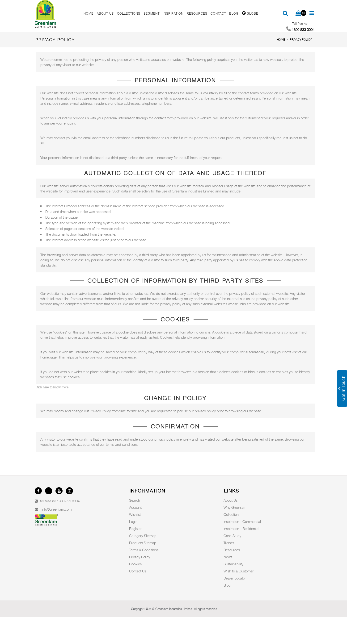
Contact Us (137, 571)
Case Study (232, 536)
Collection (231, 514)
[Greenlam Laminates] (56, 14)
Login (133, 521)
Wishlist (135, 514)
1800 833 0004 (68, 501)
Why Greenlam (235, 507)
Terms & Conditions (143, 550)
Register (135, 528)
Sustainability (233, 564)
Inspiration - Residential (241, 528)
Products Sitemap (142, 543)
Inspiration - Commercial (242, 521)
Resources (232, 550)
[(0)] (298, 13)
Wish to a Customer (239, 571)
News (228, 557)
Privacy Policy (139, 557)
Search (134, 500)
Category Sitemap (143, 536)
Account (135, 507)
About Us (230, 500)
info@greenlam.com (57, 509)
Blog (227, 585)
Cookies (135, 564)
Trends (229, 543)
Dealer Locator (235, 578)
